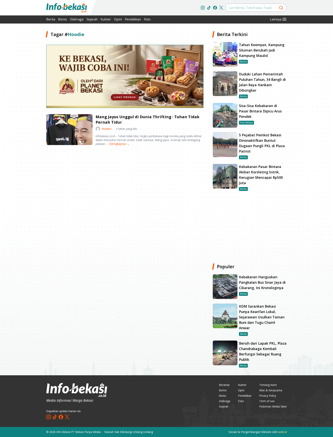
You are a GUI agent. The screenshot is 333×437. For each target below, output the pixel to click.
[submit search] (281, 7)
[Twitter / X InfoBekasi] (221, 8)
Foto (147, 19)
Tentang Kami (268, 385)
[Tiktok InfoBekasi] (209, 8)
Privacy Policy (267, 395)
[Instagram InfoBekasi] (203, 8)
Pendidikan (133, 19)
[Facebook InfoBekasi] (215, 8)
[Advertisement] (25, 89)
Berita (50, 19)
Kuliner (106, 19)
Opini (118, 19)
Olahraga (76, 19)
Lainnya (275, 19)
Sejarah (92, 19)
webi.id (282, 432)
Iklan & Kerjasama (270, 390)
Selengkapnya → (119, 144)
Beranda (224, 385)
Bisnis (62, 19)
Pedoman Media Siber (273, 406)
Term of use (267, 401)
